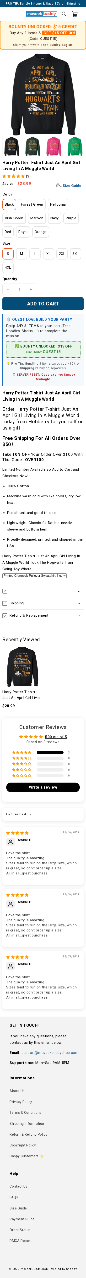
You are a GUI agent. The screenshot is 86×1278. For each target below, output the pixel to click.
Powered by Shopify (62, 1269)
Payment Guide (22, 1219)
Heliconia (58, 204)
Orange (41, 232)
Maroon (36, 218)
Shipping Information (27, 1124)
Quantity (9, 279)
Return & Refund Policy (28, 1134)
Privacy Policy (21, 1102)
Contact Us (18, 1186)
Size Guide (71, 185)
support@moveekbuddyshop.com (50, 1052)
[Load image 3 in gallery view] (53, 146)
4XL (8, 267)
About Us (17, 1091)
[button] (9, 14)
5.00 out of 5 (56, 737)
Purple (71, 218)
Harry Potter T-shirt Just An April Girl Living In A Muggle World (22, 695)
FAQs (14, 1197)
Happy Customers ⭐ (27, 1156)
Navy (54, 218)
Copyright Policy (23, 1145)
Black (9, 204)
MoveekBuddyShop (34, 1269)
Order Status (20, 1230)
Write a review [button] (43, 787)
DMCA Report (21, 1241)
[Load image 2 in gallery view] (32, 146)
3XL (75, 254)
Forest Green (32, 204)
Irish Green (14, 218)
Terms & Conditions (26, 1112)
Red (8, 232)
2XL (62, 254)
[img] (17, 833)
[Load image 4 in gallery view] (75, 146)
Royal (23, 232)
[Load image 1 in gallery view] (11, 146)
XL (48, 254)
